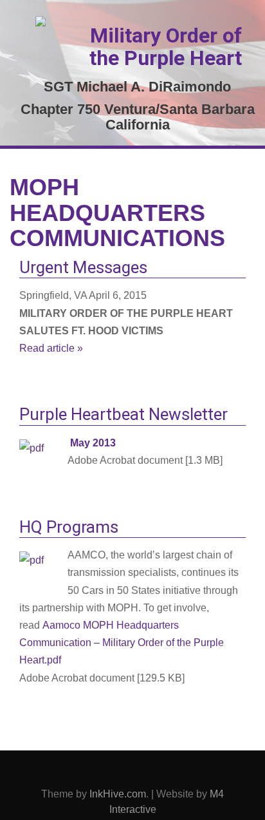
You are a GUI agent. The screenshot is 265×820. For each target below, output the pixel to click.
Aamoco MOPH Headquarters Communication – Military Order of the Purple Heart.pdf (121, 642)
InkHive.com (117, 793)
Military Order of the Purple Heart (165, 47)
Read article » (51, 348)
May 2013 (93, 442)
